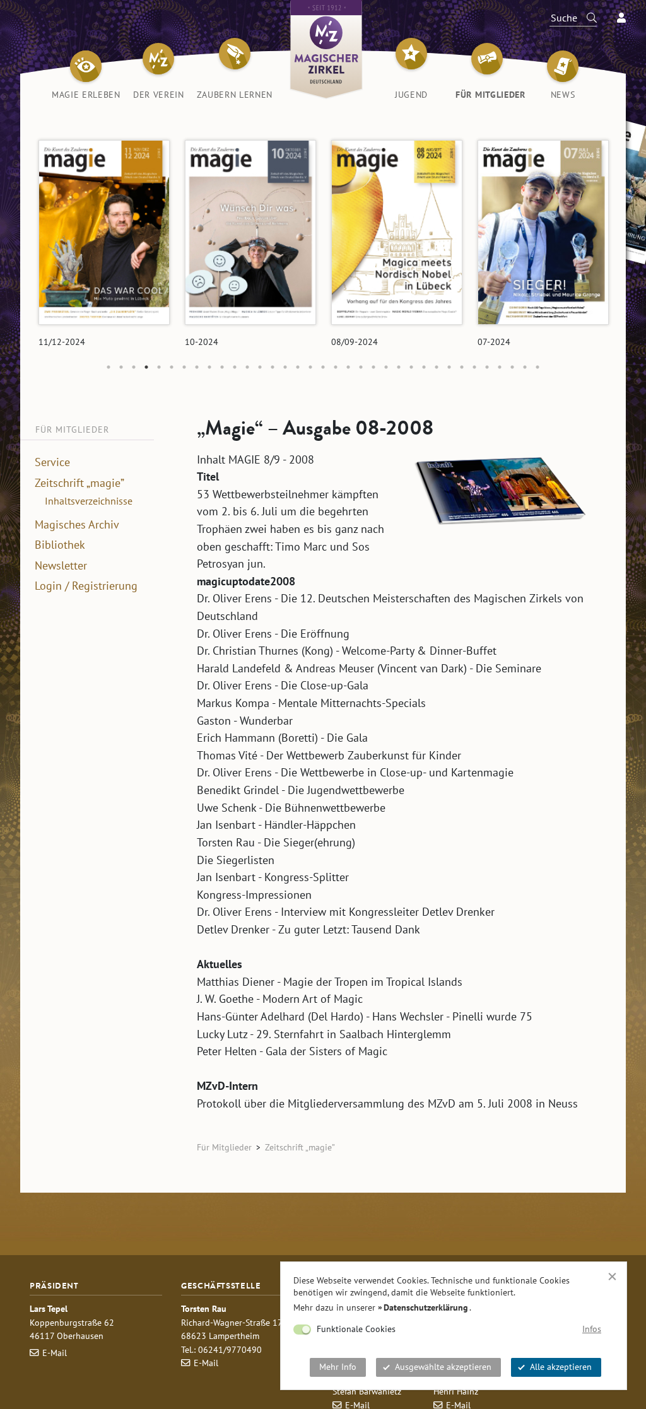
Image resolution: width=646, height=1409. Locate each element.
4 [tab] (146, 367)
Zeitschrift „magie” (79, 483)
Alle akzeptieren (561, 1366)
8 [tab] (197, 367)
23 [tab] (386, 367)
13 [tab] (260, 367)
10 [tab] (222, 367)
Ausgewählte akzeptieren (443, 1366)
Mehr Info (337, 1366)
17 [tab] (310, 367)
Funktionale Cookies (356, 1329)
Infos (591, 1329)
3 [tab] (133, 367)
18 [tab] (323, 367)
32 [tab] (499, 367)
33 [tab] (512, 367)
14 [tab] (272, 367)
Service (52, 462)
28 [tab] (449, 367)
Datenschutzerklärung (426, 1307)
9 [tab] (209, 367)
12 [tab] (247, 367)
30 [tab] (474, 367)
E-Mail (54, 1353)
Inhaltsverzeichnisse (88, 500)
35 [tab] (537, 367)
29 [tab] (461, 367)
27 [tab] (436, 367)
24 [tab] (398, 367)
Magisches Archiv (77, 525)
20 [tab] (348, 367)
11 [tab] (234, 367)
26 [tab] (424, 367)
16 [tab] (297, 367)
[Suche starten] (586, 17)
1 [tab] (108, 367)
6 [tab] (171, 367)
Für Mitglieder (224, 1147)
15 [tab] (285, 367)
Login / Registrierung (86, 586)
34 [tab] (525, 367)
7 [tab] (184, 367)
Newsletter (61, 566)
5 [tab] (159, 367)
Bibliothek (60, 545)
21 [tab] (361, 367)
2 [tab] (121, 367)
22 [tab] (373, 367)
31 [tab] (487, 367)
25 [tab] (411, 367)
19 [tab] (335, 367)
